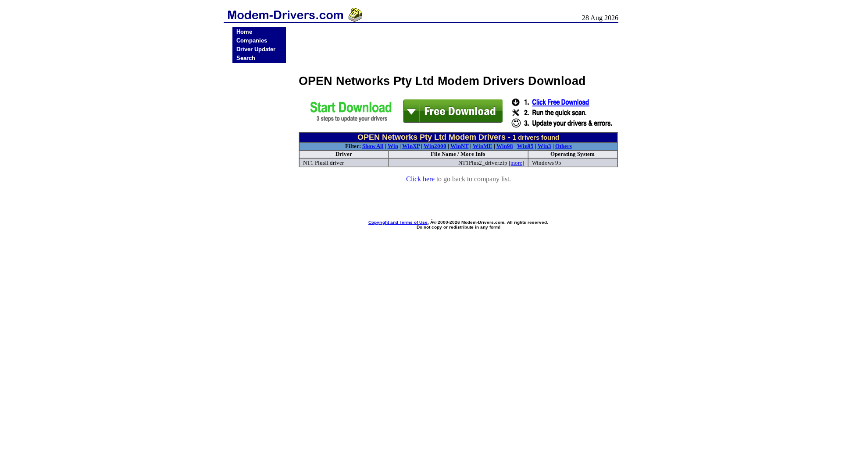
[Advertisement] (259, 202)
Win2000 (435, 146)
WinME (482, 146)
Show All (373, 146)
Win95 (525, 146)
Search (245, 58)
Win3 (544, 146)
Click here (420, 179)
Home (244, 31)
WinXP (411, 146)
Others (563, 146)
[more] (516, 162)
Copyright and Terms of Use (398, 222)
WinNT (459, 146)
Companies (251, 40)
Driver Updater (255, 49)
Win (393, 146)
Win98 (504, 146)
